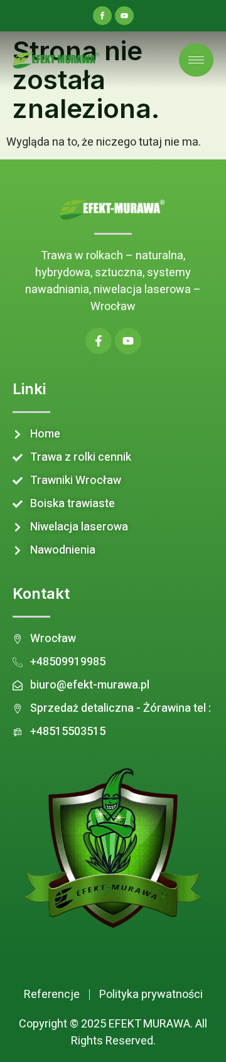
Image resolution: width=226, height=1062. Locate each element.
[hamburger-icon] (196, 60)
